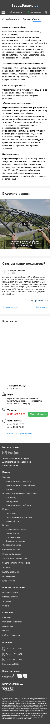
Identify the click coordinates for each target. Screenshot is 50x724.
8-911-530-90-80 (36, 12)
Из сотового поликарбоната (18, 481)
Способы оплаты (10, 597)
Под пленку (11, 497)
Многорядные (12, 501)
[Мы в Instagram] (4, 453)
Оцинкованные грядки (16, 529)
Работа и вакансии (11, 635)
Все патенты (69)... (10, 664)
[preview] (25, 224)
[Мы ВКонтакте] (10, 453)
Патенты (6, 631)
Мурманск (16, 12)
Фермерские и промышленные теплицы (20, 493)
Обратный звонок (38, 414)
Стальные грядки (14, 537)
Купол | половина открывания (19, 517)
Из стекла (10, 489)
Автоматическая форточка (14, 558)
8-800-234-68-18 (10, 466)
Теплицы (6, 477)
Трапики (6, 567)
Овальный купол (13, 521)
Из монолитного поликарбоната (20, 485)
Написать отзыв (10, 307)
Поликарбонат (9, 576)
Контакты (7, 617)
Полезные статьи (10, 592)
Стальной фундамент (12, 554)
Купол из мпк (12, 513)
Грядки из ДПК (12, 533)
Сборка (5, 606)
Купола (5, 509)
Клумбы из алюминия (15, 541)
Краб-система (8, 581)
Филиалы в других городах (19, 433)
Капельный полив (10, 572)
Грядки (5, 525)
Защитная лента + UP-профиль (16, 563)
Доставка (6, 601)
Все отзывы (41, 307)
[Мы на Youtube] (16, 453)
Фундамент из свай (11, 549)
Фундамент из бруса (11, 545)
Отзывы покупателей (12, 622)
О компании (7, 626)
